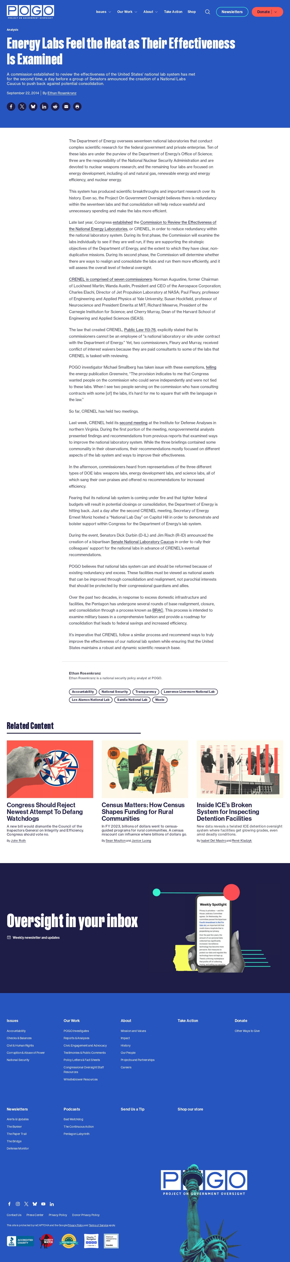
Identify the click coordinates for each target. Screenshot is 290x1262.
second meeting (134, 422)
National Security (115, 692)
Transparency (145, 692)
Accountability (83, 692)
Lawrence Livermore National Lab (189, 692)
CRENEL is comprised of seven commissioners (110, 279)
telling (211, 367)
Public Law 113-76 (140, 329)
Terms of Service (98, 1225)
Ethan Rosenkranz (85, 673)
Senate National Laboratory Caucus (142, 541)
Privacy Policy (76, 1225)
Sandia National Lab (132, 700)
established (123, 222)
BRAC (157, 610)
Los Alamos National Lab (91, 700)
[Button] (208, 12)
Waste (160, 700)
